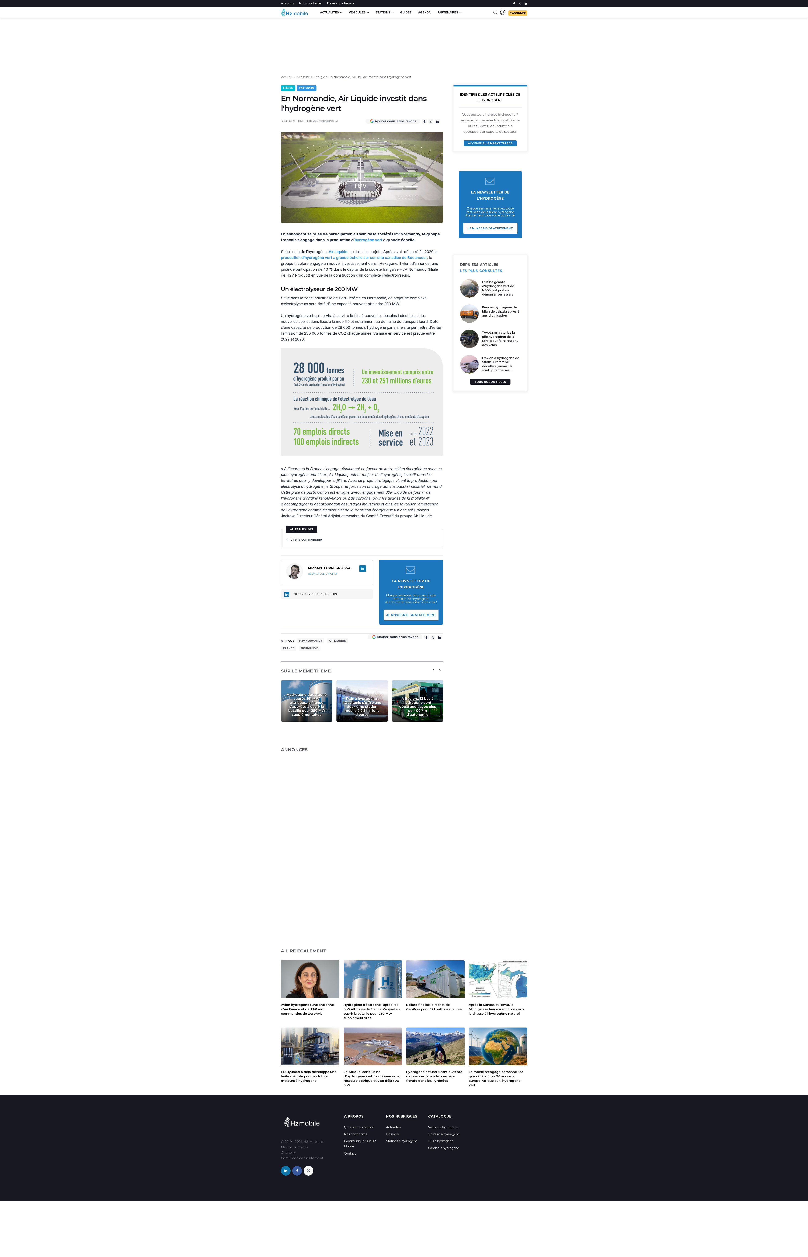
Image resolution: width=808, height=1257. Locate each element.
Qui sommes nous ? (358, 1127)
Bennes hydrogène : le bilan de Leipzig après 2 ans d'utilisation (500, 311)
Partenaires (447, 12)
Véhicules (357, 12)
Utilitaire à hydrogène (444, 1134)
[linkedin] (525, 3)
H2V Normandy (310, 640)
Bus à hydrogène (440, 1141)
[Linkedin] (437, 121)
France (288, 648)
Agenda (424, 12)
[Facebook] (424, 121)
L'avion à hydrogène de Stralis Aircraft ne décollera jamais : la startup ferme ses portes (500, 366)
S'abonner (518, 13)
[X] (430, 121)
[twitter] (519, 3)
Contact (350, 1153)
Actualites (329, 12)
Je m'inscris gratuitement (411, 615)
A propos (287, 3)
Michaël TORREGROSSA (322, 120)
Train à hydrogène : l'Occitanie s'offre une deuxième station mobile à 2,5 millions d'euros (362, 707)
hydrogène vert (368, 240)
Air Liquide (338, 251)
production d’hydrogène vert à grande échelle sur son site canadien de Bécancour (354, 257)
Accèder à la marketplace (490, 143)
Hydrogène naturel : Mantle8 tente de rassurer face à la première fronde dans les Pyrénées (434, 1076)
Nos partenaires (355, 1134)
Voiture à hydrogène (443, 1127)
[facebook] (514, 3)
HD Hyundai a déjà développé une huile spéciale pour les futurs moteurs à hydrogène (308, 1076)
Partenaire (306, 88)
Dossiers (392, 1134)
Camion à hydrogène (443, 1148)
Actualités (393, 1127)
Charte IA (288, 1153)
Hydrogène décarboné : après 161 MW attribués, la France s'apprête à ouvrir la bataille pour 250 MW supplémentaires (307, 705)
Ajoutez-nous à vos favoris (395, 121)
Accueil (286, 77)
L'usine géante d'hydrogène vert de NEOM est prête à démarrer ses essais (498, 288)
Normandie (309, 648)
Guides (405, 12)
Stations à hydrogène (402, 1141)
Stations (383, 12)
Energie (319, 77)
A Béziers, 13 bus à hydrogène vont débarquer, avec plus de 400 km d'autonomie (417, 707)
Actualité (303, 77)
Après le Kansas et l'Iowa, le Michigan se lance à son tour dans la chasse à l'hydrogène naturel (496, 1009)
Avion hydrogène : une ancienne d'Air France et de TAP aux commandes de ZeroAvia (307, 1009)
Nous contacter (310, 3)
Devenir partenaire (340, 3)
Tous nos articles (490, 381)
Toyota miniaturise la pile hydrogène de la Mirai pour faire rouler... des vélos (500, 339)
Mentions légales (294, 1147)
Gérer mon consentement (302, 1158)
